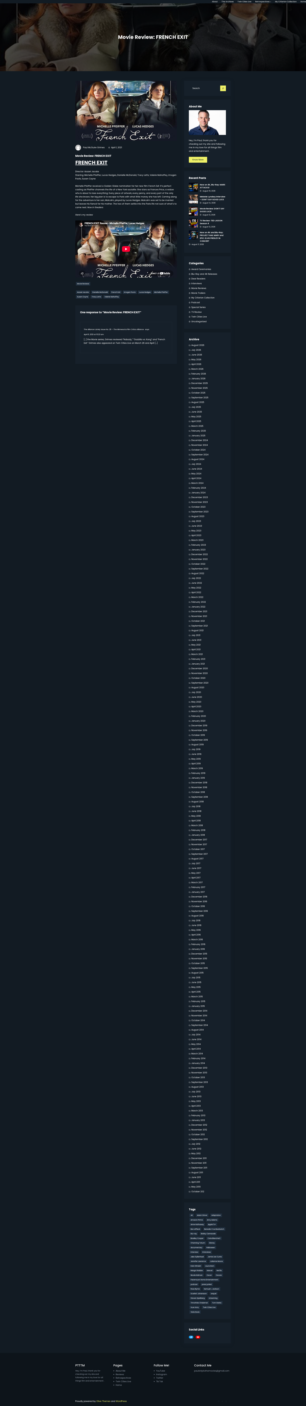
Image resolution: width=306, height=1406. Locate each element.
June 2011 (196, 1177)
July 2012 (195, 1144)
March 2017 (197, 882)
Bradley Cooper (197, 1238)
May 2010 (196, 1186)
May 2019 (196, 758)
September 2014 (199, 1025)
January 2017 (198, 892)
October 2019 (198, 735)
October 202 (197, 1191)
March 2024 (197, 483)
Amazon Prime (197, 1220)
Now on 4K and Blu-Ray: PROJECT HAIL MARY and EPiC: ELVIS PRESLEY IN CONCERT (211, 236)
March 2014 (197, 1053)
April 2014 (196, 1048)
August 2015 (197, 972)
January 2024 (198, 492)
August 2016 (197, 915)
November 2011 (198, 1163)
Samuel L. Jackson (211, 1289)
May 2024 (196, 473)
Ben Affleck (195, 1229)
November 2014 (199, 1015)
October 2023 (198, 506)
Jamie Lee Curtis (215, 1257)
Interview (194, 1252)
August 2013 (197, 1086)
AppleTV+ (212, 1224)
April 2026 (196, 364)
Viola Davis (195, 1312)
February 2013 (198, 1115)
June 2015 (196, 982)
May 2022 (196, 587)
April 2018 (196, 820)
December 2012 (199, 1124)
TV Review (196, 312)
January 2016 (198, 949)
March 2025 (197, 426)
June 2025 (196, 411)
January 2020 (198, 720)
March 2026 (197, 369)
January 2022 (198, 606)
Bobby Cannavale (208, 1233)
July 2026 (196, 350)
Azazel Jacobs (83, 292)
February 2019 (198, 773)
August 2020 (197, 687)
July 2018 (195, 806)
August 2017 (197, 858)
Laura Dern (209, 1266)
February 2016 (198, 944)
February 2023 (198, 545)
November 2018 (199, 787)
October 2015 (198, 963)
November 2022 (199, 559)
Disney (212, 1243)
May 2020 (196, 701)
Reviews (120, 1374)
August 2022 (197, 573)
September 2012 (199, 1139)
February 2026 (198, 373)
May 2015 (196, 987)
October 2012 (198, 1134)
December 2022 (199, 554)
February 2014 (198, 1058)
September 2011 (199, 1167)
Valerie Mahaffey (112, 297)
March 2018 (197, 825)
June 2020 (196, 697)
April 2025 (196, 421)
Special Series (198, 307)
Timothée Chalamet (199, 1303)
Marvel (209, 1270)
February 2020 (198, 716)
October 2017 (198, 849)
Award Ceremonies (201, 269)
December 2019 (199, 725)
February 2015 (198, 1001)
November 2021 (199, 616)
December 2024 (199, 440)
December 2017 (199, 839)
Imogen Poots (130, 292)
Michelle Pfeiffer (161, 292)
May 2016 (196, 930)
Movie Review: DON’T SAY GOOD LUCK (212, 210)
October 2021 (198, 621)
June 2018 (196, 811)
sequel (213, 1293)
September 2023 (199, 511)
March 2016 (197, 939)
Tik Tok (159, 1381)
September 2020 (199, 682)
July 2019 (195, 749)
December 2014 (199, 1010)
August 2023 (197, 516)
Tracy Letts (96, 297)
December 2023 (199, 497)
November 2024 (199, 445)
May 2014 (196, 1044)
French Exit (115, 292)
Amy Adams (212, 1220)
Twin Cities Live (199, 316)
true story (195, 1307)
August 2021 (197, 630)
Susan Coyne (82, 297)
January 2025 (198, 435)
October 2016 (198, 906)
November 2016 (199, 901)
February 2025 (198, 430)
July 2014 (196, 1034)
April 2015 (196, 991)
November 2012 (199, 1129)
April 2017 (196, 877)
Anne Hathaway (197, 1224)
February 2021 (198, 659)
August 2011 (197, 1172)
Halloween (210, 1247)
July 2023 (196, 521)
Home (119, 1385)
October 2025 (198, 392)
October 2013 (198, 1077)
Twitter (159, 1377)
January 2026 (198, 378)
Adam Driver (202, 1215)
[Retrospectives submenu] (270, 1)
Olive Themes (103, 1401)
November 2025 (199, 388)
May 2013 (196, 1101)
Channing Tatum (198, 1243)
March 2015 (197, 996)
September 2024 (200, 454)
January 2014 (198, 1063)
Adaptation (216, 1215)
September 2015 (199, 968)
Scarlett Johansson (199, 1293)
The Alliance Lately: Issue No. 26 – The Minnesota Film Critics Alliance (114, 329)
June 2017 (196, 868)
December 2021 (199, 611)
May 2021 (196, 644)
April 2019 (196, 763)
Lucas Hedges (145, 292)
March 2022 (197, 597)
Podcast (195, 302)
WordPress (121, 1401)
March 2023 (197, 540)
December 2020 (199, 668)
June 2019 (196, 754)
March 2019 (197, 768)
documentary (196, 1247)
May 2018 (196, 816)
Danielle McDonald (100, 292)
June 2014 (196, 1039)
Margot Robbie (197, 1270)
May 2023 (196, 530)
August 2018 (197, 801)
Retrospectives (123, 1377)
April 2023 (196, 535)
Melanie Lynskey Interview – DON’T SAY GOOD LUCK (212, 198)
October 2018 (198, 792)
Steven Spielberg (198, 1298)
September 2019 (199, 739)
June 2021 (196, 640)
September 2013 (199, 1082)
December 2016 (199, 896)
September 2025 (199, 397)
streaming (213, 1298)
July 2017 (195, 863)
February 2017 (198, 887)
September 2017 (199, 854)
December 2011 (199, 1158)
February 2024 (198, 487)
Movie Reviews (83, 284)
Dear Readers (198, 278)
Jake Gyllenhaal (197, 1257)
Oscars (219, 1275)
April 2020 (196, 706)
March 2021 (197, 654)
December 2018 (199, 782)
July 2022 (196, 578)
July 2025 (196, 407)
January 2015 (198, 1006)
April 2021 (196, 649)
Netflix (219, 1270)
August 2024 (197, 459)
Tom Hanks (216, 1303)
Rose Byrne (195, 1289)
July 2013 (195, 1091)
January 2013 (198, 1120)
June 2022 (196, 583)
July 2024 (196, 464)
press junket (207, 1284)
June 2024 (196, 468)
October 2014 (198, 1020)
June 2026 (196, 354)
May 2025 (196, 416)
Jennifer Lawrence (198, 1261)
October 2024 (198, 449)
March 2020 (197, 711)
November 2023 (199, 502)
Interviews (196, 283)
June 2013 (196, 1096)
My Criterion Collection (203, 297)
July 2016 (195, 920)
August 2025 (197, 402)
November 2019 (199, 730)
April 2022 (196, 592)
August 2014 (197, 1029)
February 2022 (198, 602)
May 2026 (196, 359)
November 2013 (199, 1072)
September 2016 (199, 911)
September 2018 (199, 797)
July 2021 (195, 635)
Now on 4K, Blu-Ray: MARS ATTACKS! (212, 186)
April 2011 (195, 1182)
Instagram (161, 1374)
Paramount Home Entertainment (204, 1279)
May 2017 (196, 873)
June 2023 (196, 525)
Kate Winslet (196, 1266)
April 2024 (196, 478)
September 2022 (199, 568)
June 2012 (196, 1148)
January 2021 (198, 663)
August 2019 (197, 744)
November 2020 (199, 673)
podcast (194, 1284)
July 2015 (195, 977)
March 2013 (197, 1110)
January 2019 (198, 777)
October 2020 (198, 678)
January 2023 (198, 549)
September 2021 (199, 625)
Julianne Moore (216, 1261)
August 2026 (197, 345)
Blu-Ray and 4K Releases (204, 274)
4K (192, 1215)
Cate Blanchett (214, 1238)
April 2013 (196, 1105)
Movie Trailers (198, 293)
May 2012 (196, 1153)
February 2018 (198, 830)
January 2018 (198, 835)
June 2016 (196, 925)
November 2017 (199, 844)
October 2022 (198, 564)
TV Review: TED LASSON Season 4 (211, 222)
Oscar (209, 1275)
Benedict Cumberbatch (214, 1229)
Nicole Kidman (196, 1275)
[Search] (223, 88)
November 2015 (199, 958)
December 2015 (199, 953)
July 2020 (196, 692)
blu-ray (194, 1233)
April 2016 (196, 934)
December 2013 (199, 1067)
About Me (120, 1370)
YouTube (160, 1370)
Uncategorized (199, 321)
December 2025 (199, 383)
